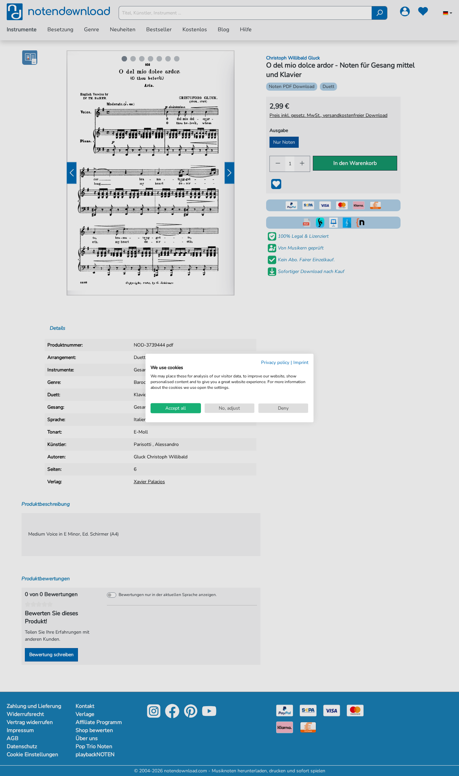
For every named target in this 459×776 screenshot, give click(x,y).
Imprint (300, 362)
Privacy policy (275, 362)
